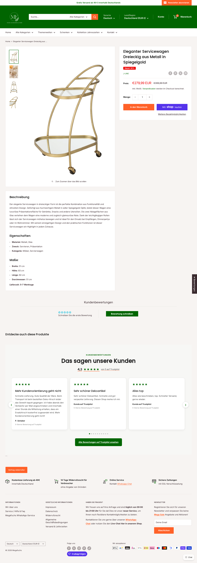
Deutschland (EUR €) (31, 544)
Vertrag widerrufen (16, 470)
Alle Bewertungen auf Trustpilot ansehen (98, 442)
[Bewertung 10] (107, 433)
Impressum (51, 507)
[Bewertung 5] (97, 433)
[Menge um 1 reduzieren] (135, 97)
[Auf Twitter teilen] (180, 73)
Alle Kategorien (23, 32)
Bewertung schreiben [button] (122, 313)
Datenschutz (52, 511)
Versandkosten (149, 88)
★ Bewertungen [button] (194, 284)
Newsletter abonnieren (178, 2)
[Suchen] (94, 17)
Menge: (127, 97)
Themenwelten (45, 32)
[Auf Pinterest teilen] (175, 73)
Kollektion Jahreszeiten (88, 32)
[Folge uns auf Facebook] (69, 548)
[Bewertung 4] (95, 433)
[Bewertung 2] (91, 433)
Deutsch (10, 544)
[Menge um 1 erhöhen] (149, 97)
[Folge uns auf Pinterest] (84, 548)
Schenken (65, 32)
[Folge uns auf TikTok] (89, 548)
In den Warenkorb (138, 107)
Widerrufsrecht (53, 515)
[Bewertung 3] (93, 433)
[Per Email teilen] (185, 73)
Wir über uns (11, 507)
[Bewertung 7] (101, 433)
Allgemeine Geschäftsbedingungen (57, 521)
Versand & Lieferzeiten (56, 526)
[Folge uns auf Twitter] (74, 548)
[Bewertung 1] (89, 433)
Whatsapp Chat (124, 484)
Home (8, 32)
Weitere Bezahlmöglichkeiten (172, 114)
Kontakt (110, 32)
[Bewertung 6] (99, 433)
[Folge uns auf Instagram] (79, 548)
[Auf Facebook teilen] (170, 73)
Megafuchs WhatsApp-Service (20, 515)
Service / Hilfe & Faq (15, 511)
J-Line (126, 73)
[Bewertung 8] (103, 433)
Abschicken (164, 530)
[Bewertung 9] (105, 433)
